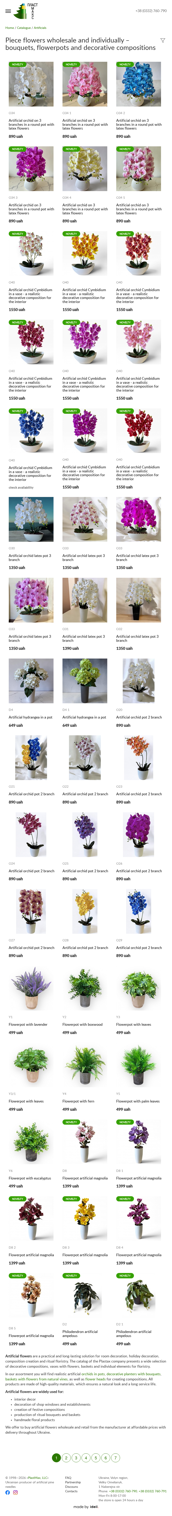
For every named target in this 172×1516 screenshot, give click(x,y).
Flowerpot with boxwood (82, 1024)
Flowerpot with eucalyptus (30, 1178)
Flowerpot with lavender (28, 1024)
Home (9, 28)
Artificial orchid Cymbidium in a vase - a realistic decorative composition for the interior (30, 296)
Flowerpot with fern (78, 1101)
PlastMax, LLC (37, 1478)
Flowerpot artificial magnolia (85, 1178)
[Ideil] (86, 1507)
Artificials (40, 28)
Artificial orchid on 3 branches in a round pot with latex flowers (31, 124)
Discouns (71, 1486)
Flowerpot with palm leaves (138, 1101)
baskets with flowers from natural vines (36, 1379)
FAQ (68, 1478)
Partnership (73, 1482)
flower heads (95, 1379)
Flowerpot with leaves (133, 1024)
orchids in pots (93, 1374)
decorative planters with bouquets (134, 1374)
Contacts (71, 1491)
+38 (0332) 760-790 (151, 11)
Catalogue (24, 28)
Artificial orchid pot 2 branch (139, 717)
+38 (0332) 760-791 (153, 1491)
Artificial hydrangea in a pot (30, 717)
